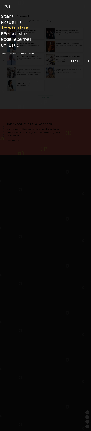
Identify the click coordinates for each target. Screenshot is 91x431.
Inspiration (15, 28)
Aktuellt (11, 22)
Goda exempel (16, 39)
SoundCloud (13, 53)
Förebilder (14, 33)
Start (7, 16)
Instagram (23, 53)
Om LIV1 (10, 45)
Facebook (3, 53)
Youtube (31, 53)
